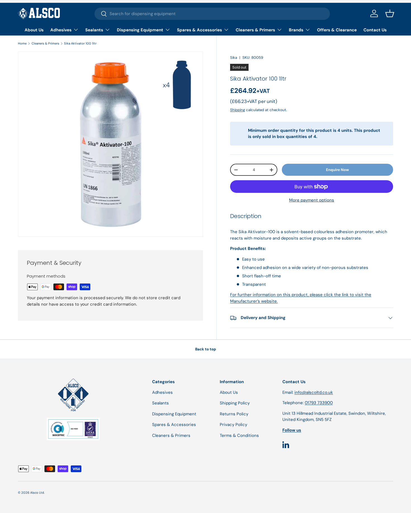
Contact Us (375, 30)
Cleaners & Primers (255, 30)
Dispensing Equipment (140, 30)
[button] (390, 13)
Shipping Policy (235, 403)
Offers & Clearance (337, 30)
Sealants (94, 30)
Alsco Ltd (37, 493)
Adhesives (61, 30)
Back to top (205, 349)
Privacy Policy (233, 424)
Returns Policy (234, 414)
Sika (233, 57)
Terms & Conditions (239, 435)
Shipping (237, 109)
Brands (296, 30)
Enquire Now (337, 169)
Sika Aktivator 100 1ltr (80, 43)
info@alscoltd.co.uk (313, 392)
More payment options (311, 200)
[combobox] (212, 14)
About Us (34, 30)
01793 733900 (319, 403)
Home (22, 43)
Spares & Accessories (199, 30)
